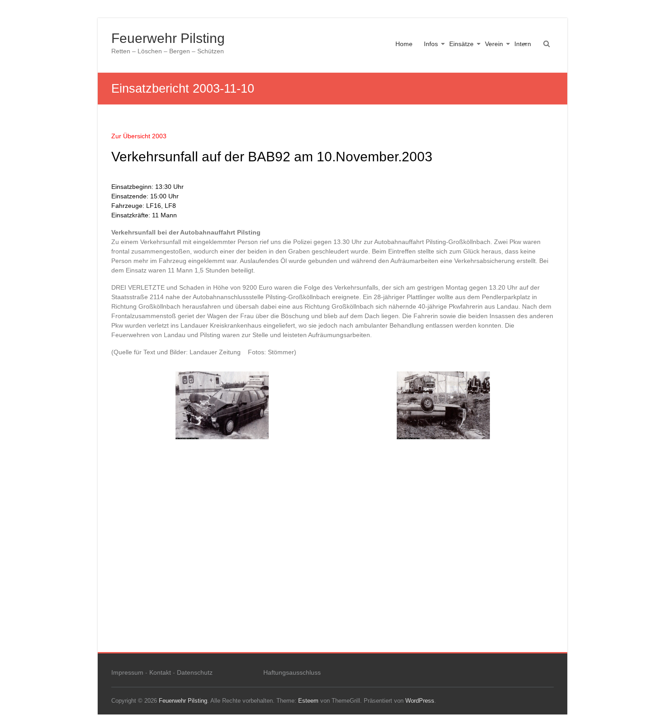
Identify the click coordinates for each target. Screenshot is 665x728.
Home (404, 43)
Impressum (127, 672)
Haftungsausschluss (292, 672)
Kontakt (160, 672)
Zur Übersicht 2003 (138, 136)
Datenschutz (195, 672)
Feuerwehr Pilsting (168, 38)
